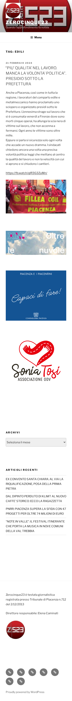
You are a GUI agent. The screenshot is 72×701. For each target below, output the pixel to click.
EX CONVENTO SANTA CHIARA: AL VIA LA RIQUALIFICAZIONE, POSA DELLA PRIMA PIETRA (34, 483)
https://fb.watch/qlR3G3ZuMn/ (26, 173)
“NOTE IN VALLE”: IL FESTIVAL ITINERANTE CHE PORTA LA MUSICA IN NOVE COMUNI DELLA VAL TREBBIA (35, 526)
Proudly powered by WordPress (25, 692)
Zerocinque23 (27, 22)
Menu (38, 37)
